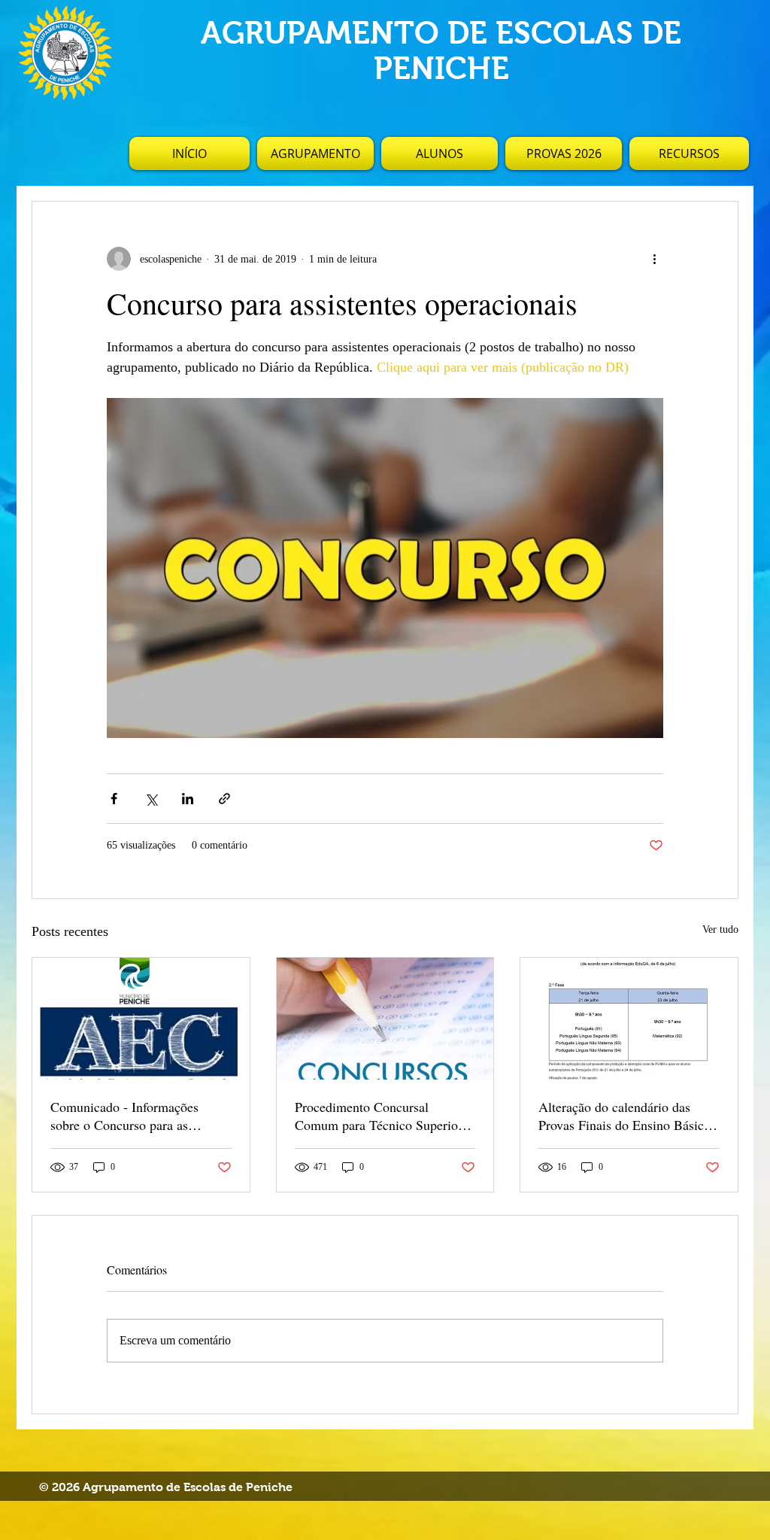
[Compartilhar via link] (224, 798)
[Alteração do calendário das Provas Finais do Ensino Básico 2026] (629, 1019)
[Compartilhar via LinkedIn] (187, 798)
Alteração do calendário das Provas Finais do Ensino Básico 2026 (624, 1116)
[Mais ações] (654, 259)
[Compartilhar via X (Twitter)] (151, 798)
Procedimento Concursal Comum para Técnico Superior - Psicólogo (383, 1116)
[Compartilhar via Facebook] (114, 798)
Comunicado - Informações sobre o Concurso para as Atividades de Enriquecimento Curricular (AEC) (133, 1116)
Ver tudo (720, 929)
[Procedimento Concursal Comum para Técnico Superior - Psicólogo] (385, 1019)
